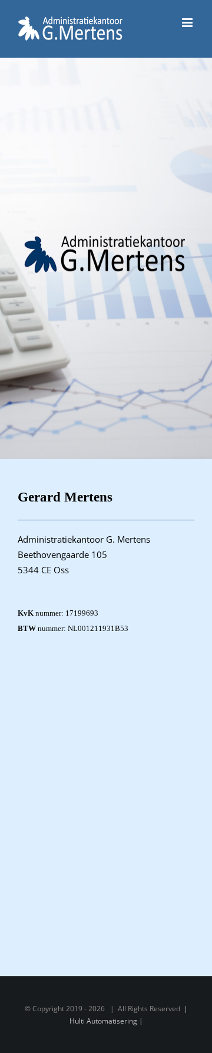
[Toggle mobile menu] (188, 22)
